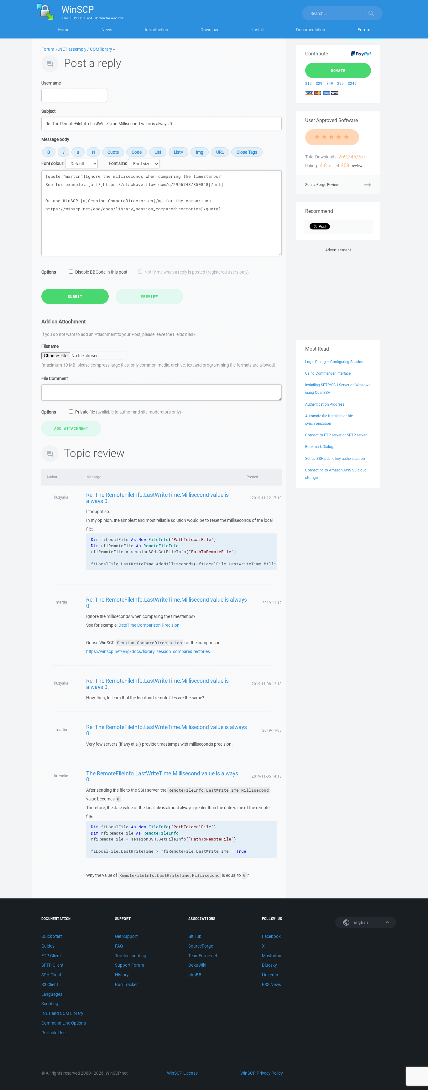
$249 (352, 83)
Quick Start (51, 936)
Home (63, 30)
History (121, 975)
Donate (338, 70)
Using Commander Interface (328, 373)
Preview (149, 296)
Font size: (118, 163)
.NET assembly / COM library (85, 49)
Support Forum (129, 965)
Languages (51, 994)
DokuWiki (197, 965)
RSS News (271, 984)
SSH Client (51, 975)
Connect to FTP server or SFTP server (336, 435)
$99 (340, 83)
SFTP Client (52, 965)
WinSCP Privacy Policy (261, 1073)
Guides (48, 946)
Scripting (49, 1003)
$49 (329, 83)
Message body (55, 139)
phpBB (194, 975)
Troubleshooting (130, 956)
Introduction (156, 30)
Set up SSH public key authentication (335, 458)
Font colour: (52, 163)
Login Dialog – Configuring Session (334, 361)
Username (51, 83)
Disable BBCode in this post (101, 272)
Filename (50, 346)
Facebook (271, 936)
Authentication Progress (324, 404)
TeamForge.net (202, 956)
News (107, 30)
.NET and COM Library (62, 1013)
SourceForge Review (322, 184)
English (360, 922)
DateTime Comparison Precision (149, 625)
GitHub (194, 936)
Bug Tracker (126, 984)
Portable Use (53, 1033)
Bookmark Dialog (319, 446)
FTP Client (51, 956)
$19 (308, 83)
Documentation (310, 30)
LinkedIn (270, 975)
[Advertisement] (338, 293)
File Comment (54, 378)
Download (210, 30)
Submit (75, 296)
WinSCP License (182, 1073)
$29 (319, 83)
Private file (128, 412)
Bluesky (269, 965)
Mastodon (271, 956)
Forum (364, 30)
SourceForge (200, 946)
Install (258, 30)
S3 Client (49, 984)
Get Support (126, 936)
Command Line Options (63, 1023)
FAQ (119, 946)
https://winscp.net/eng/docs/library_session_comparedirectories (148, 651)
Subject (48, 111)
